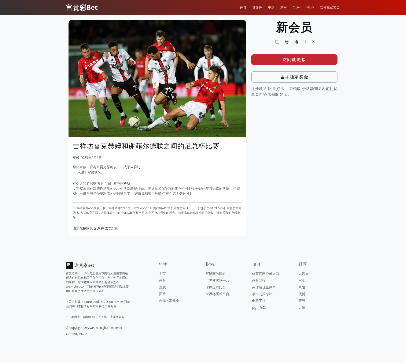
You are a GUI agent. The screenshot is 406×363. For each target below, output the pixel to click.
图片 (162, 294)
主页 (162, 273)
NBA (310, 7)
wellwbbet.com (76, 286)
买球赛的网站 (216, 273)
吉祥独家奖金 (330, 7)
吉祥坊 (135, 167)
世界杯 (257, 7)
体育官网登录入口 (265, 273)
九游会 (304, 273)
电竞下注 (259, 300)
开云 (302, 300)
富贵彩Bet (82, 7)
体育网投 (259, 280)
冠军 (302, 280)
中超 (271, 7)
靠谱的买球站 (262, 294)
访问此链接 (294, 59)
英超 (76, 157)
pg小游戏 (259, 307)
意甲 (283, 7)
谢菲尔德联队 (83, 228)
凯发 (302, 287)
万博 (302, 307)
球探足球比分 (216, 287)
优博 (302, 294)
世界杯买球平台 (217, 280)
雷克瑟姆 (111, 228)
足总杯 (99, 228)
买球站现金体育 (264, 287)
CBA (296, 7)
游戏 (162, 287)
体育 (243, 7)
